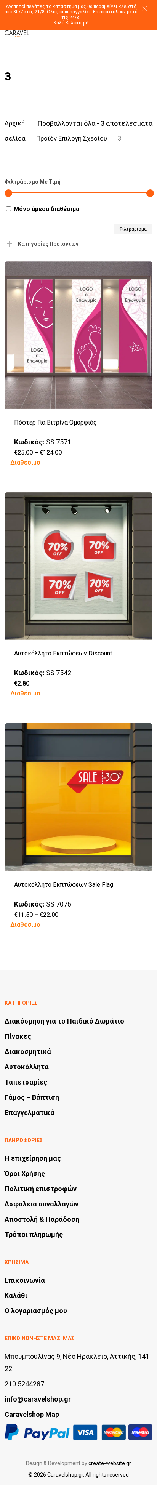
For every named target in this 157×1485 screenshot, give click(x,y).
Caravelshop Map (32, 1414)
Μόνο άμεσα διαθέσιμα (46, 209)
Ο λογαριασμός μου (36, 1311)
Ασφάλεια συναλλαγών (41, 1204)
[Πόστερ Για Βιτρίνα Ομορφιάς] (78, 335)
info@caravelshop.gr (38, 1399)
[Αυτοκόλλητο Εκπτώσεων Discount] (78, 566)
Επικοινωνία (25, 1280)
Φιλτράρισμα (133, 229)
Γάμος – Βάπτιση (32, 1097)
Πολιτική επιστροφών (41, 1189)
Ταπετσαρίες (26, 1082)
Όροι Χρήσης (25, 1173)
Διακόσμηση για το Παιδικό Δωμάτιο (64, 1021)
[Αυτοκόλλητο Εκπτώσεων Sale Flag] (78, 797)
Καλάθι (16, 1295)
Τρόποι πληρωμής (34, 1234)
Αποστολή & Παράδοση (42, 1219)
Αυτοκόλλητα (27, 1067)
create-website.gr (109, 1463)
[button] (144, 8)
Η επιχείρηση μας (33, 1158)
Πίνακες (18, 1036)
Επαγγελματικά (29, 1113)
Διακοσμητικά (28, 1052)
